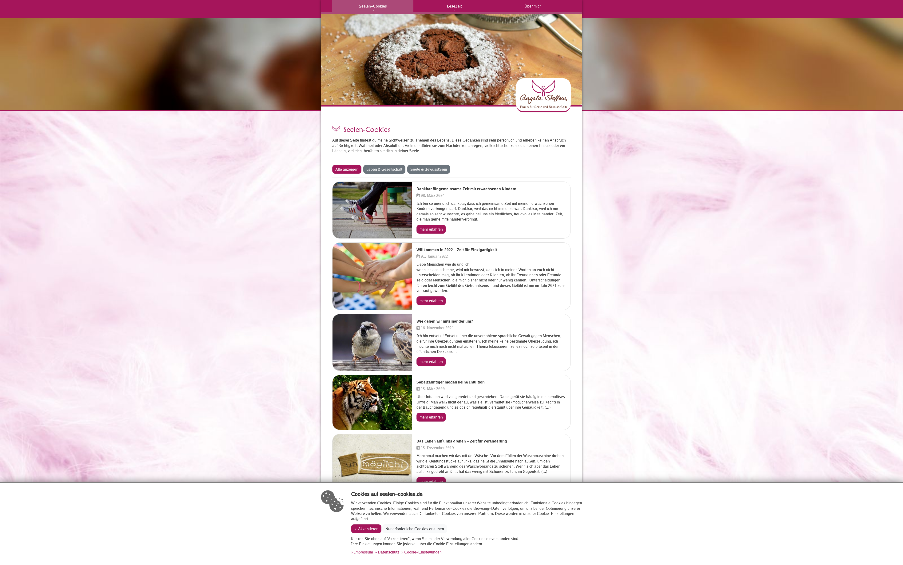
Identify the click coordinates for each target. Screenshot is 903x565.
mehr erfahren (431, 229)
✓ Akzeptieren (366, 528)
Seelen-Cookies (373, 6)
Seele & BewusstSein (428, 169)
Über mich (533, 6)
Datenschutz (388, 552)
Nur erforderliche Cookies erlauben (414, 528)
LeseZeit (454, 6)
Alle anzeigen (346, 169)
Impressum (363, 552)
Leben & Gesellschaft (384, 169)
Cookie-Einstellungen (423, 552)
